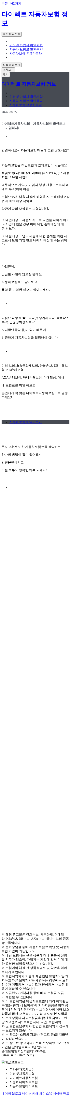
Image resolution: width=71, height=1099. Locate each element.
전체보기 (8, 69)
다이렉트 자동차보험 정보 (29, 84)
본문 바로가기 (11, 3)
